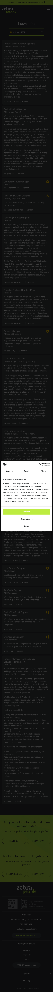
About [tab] (43, 471)
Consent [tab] (9, 471)
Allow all (26, 512)
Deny (26, 526)
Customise (25, 519)
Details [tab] (27, 471)
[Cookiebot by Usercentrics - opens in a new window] (39, 464)
